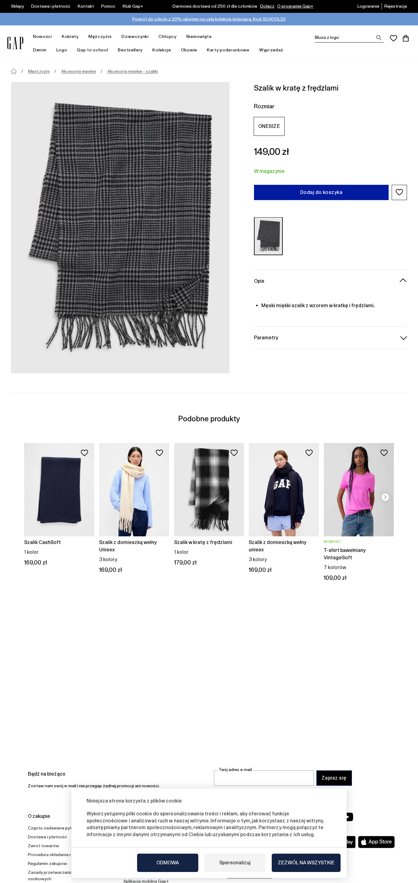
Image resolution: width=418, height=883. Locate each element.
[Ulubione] (393, 38)
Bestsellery (130, 49)
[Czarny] (268, 236)
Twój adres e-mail (235, 769)
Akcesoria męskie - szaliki (132, 71)
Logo (61, 49)
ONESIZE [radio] (269, 126)
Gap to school (92, 49)
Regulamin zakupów (47, 863)
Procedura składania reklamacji (58, 854)
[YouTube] (347, 817)
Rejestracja (395, 6)
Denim (40, 49)
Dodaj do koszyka (321, 192)
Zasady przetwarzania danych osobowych (58, 875)
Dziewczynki (135, 36)
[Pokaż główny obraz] (120, 227)
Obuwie (189, 49)
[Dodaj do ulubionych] (84, 453)
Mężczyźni (100, 36)
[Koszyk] (405, 38)
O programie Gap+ (295, 6)
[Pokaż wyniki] (378, 37)
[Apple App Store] (376, 842)
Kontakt (86, 6)
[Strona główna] (14, 71)
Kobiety (70, 36)
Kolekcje (161, 49)
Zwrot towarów (43, 845)
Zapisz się (334, 778)
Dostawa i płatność (50, 6)
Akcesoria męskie (78, 71)
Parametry (266, 337)
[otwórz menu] (55, 36)
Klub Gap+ (133, 6)
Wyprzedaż (271, 49)
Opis (259, 281)
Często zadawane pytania (54, 827)
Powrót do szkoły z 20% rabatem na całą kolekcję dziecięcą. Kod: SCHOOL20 (209, 19)
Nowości (42, 36)
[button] (399, 192)
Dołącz (267, 6)
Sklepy (17, 6)
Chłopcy (168, 36)
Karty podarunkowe (228, 49)
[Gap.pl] (15, 43)
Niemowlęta (199, 36)
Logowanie (368, 6)
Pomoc (108, 6)
